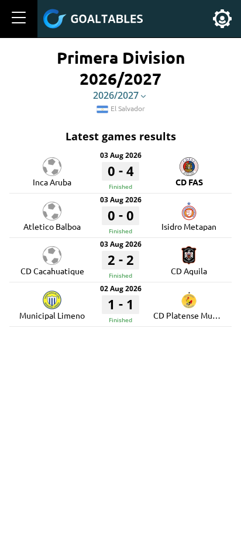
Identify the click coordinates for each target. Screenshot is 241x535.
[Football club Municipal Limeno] (52, 296)
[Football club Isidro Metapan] (189, 207)
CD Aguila (189, 270)
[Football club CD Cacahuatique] (52, 251)
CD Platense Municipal (195, 315)
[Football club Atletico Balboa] (52, 207)
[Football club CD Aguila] (189, 251)
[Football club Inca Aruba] (52, 162)
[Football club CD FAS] (189, 162)
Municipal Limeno (52, 315)
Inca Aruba (52, 182)
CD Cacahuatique (52, 270)
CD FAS (189, 182)
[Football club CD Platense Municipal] (189, 296)
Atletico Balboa (52, 226)
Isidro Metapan (188, 226)
